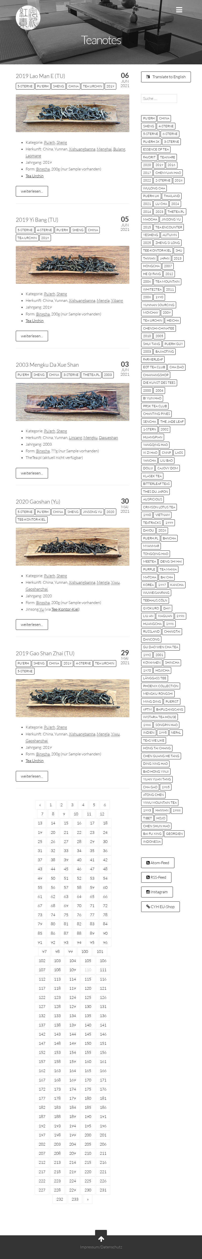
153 (57, 1052)
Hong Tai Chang (157, 748)
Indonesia (152, 841)
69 (66, 905)
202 (42, 1144)
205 (87, 1144)
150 (87, 1043)
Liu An (148, 616)
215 (87, 1162)
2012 (169, 274)
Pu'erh (43, 86)
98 (57, 951)
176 (103, 1089)
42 (105, 859)
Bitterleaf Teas (156, 484)
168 (57, 1079)
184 (72, 1107)
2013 (178, 258)
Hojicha (162, 670)
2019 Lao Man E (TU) (40, 76)
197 (42, 1134)
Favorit (149, 157)
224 (72, 1180)
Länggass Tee (154, 678)
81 (66, 923)
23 (92, 832)
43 (40, 868)
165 (87, 1070)
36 (105, 850)
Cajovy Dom (167, 468)
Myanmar (151, 546)
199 (72, 1134)
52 (79, 878)
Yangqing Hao (155, 445)
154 (72, 1052)
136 (103, 1015)
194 (72, 1125)
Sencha (149, 421)
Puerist (172, 701)
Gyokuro (151, 608)
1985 (166, 787)
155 (87, 1052)
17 (92, 823)
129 (72, 1006)
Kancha (177, 585)
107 (42, 969)
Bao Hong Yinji (156, 771)
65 (92, 896)
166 (103, 1070)
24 (105, 832)
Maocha (150, 219)
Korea (148, 585)
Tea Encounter (168, 227)
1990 (159, 297)
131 (103, 1006)
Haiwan (161, 810)
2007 (168, 266)
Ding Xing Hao (155, 764)
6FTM (147, 709)
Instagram (159, 891)
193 (57, 1125)
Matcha (149, 577)
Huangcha (152, 624)
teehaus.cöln (155, 600)
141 (103, 1024)
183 (57, 1107)
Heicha (173, 320)
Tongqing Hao (155, 554)
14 (53, 823)
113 (57, 979)
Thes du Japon (155, 491)
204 (72, 1144)
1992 (147, 655)
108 (57, 969)
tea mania (168, 569)
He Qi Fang (152, 274)
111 (103, 969)
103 (57, 960)
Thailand (172, 196)
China (73, 86)
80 (53, 923)
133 (57, 1015)
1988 (177, 810)
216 (103, 1162)
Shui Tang (151, 344)
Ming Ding (152, 701)
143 (57, 1034)
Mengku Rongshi (158, 693)
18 (105, 823)
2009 (167, 312)
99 (70, 951)
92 (53, 942)
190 (87, 1116)
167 (42, 1079)
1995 (163, 732)
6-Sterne (170, 134)
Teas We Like (153, 740)
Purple (149, 569)
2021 (147, 204)
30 (105, 841)
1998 (180, 616)
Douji (148, 468)
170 (87, 1079)
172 (42, 1089)
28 (79, 841)
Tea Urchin (92, 86)
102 (42, 960)
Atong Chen (153, 795)
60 (105, 887)
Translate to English (169, 76)
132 (42, 1015)
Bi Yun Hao (152, 398)
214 (72, 1162)
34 (79, 850)
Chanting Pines (156, 414)
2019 (110, 86)
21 (66, 832)
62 (53, 896)
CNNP (166, 453)
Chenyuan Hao (168, 173)
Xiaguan (165, 616)
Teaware (167, 157)
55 (40, 887)
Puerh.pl (150, 538)
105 (87, 960)
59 (92, 887)
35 (92, 850)
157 (42, 1061)
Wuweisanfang (156, 593)
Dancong (151, 639)
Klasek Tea (152, 476)
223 (57, 1180)
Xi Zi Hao (150, 453)
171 (103, 1079)
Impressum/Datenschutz (101, 1247)
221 (103, 1171)
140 (87, 1024)
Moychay (150, 312)
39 (66, 859)
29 (92, 841)
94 (79, 942)
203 (57, 1144)
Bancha (169, 538)
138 (57, 1024)
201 (103, 1134)
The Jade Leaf (172, 421)
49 (40, 878)
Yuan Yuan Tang (157, 779)
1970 (147, 670)
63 (66, 896)
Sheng (58, 86)
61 (40, 896)
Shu (179, 250)
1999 (169, 523)
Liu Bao (166, 460)
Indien (148, 732)
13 (40, 823)
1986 (147, 725)
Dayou (148, 530)
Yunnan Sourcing (158, 305)
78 (105, 914)
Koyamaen (152, 662)
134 (72, 1015)
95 (92, 942)
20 (53, 832)
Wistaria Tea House (159, 717)
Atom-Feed (159, 862)
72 (105, 905)
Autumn (170, 235)
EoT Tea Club (154, 367)
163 (57, 1070)
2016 (171, 165)
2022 (147, 180)
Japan (164, 258)
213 (57, 1162)
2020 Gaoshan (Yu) (38, 501)
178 (57, 1098)
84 (105, 923)
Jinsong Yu (92, 512)
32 (53, 850)
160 (87, 1061)
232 (59, 1199)
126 (103, 997)
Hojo (160, 818)
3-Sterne (71, 375)
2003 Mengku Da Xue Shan (47, 364)
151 (103, 1043)
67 (40, 905)
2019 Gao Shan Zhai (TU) (45, 653)
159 (72, 1061)
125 (87, 997)
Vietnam (162, 515)
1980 (147, 515)
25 (40, 841)
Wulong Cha (154, 188)
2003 (108, 375)
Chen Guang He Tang (161, 756)
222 (42, 1180)
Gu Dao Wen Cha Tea (160, 647)
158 (57, 1061)
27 (66, 841)
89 (92, 933)
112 (42, 979)
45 (66, 868)
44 (53, 868)
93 (66, 942)
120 (87, 988)
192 (42, 1125)
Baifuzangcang (169, 709)
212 (42, 1162)
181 (103, 1098)
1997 (162, 585)
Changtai (172, 631)
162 (42, 1070)
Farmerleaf (153, 359)
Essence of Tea (156, 149)
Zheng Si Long (167, 243)
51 (66, 878)
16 (79, 823)
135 (87, 1015)
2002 (164, 429)
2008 (147, 297)
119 (72, 988)
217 (42, 1171)
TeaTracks (152, 523)
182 (42, 1107)
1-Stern (149, 429)
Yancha (149, 460)
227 (42, 1189)
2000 (147, 390)
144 (72, 1034)
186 (103, 1107)
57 (66, 887)
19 (40, 832)
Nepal (176, 732)
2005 (159, 336)
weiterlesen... (32, 191)
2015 (147, 227)
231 (103, 1189)
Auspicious (152, 499)
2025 (147, 243)
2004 (159, 390)
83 (92, 923)
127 (42, 1006)
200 (87, 1134)
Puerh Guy (174, 344)
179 (72, 1098)
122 (42, 997)
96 (105, 942)
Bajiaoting (164, 351)
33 (66, 850)
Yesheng (150, 235)
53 (92, 878)
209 (72, 1153)
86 (53, 933)
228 (57, 1189)
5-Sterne (25, 86)
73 (40, 914)
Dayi (166, 608)
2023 (159, 212)
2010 (147, 336)
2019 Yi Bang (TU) (37, 219)
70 (79, 905)
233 (75, 1199)
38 (53, 859)
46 (79, 868)
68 (53, 905)
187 (42, 1116)
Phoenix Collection (160, 686)
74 (53, 914)
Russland (151, 631)
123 (57, 997)
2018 (179, 180)
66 (105, 896)
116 (103, 979)
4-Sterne (44, 230)
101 (100, 951)
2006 (147, 281)
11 (89, 813)
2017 (147, 173)
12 (102, 813)
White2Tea (152, 289)
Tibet (147, 818)
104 (72, 960)
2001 (159, 655)
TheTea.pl (91, 375)
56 (53, 887)
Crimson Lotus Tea (159, 507)
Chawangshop (155, 375)
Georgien (174, 834)
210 (87, 1153)
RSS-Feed (158, 877)
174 (72, 1089)
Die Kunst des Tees (159, 382)
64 (79, 896)
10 (76, 813)
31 (40, 850)
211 (103, 1153)
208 (57, 1153)
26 (53, 841)
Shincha (172, 662)
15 (66, 823)
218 (57, 1171)
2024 (175, 204)
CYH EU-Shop (162, 906)
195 (87, 1125)
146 (103, 1034)
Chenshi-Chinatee (158, 328)
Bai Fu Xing (152, 834)
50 (53, 878)
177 (42, 1098)
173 (57, 1089)
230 (87, 1189)
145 (87, 1034)
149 (72, 1043)
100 (84, 951)
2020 (110, 512)
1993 (147, 810)
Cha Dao (176, 367)
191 (103, 1116)
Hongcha (151, 266)
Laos (179, 453)
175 (87, 1089)
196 (103, 1125)
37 (40, 859)
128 (57, 1006)
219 (72, 1171)
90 (105, 933)
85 (40, 933)
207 (42, 1153)
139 (72, 1024)
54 (105, 878)
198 (57, 1134)
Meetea (149, 561)
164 (72, 1070)
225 (87, 1180)
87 (66, 933)
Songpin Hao (166, 725)
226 (103, 1180)
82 (79, 923)
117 (42, 988)
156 (103, 1052)
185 (87, 1107)
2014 (147, 212)
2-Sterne (162, 180)
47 (92, 868)
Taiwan (149, 258)
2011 (170, 289)
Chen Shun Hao (156, 826)
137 (42, 1024)
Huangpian (152, 437)
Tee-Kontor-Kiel (31, 519)
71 (92, 905)
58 (79, 887)
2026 (162, 530)
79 (40, 923)
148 (57, 1043)
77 (92, 914)
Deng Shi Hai (171, 561)
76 (79, 914)
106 (103, 960)
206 (103, 1144)
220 (87, 1171)
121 (103, 988)
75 (66, 914)
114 (72, 979)
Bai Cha (167, 577)
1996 (170, 624)
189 (72, 1116)
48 (105, 868)
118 (57, 988)
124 (72, 997)
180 (87, 1098)
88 (79, 933)
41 (92, 859)
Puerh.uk (151, 196)
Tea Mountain (167, 281)
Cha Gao (150, 787)
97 (44, 951)
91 (40, 942)
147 (42, 1043)
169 (72, 1079)
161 (103, 1061)
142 (42, 1034)
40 (79, 859)
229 (72, 1189)
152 (42, 1052)
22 (79, 832)
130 (87, 1006)
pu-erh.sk (151, 142)
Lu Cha (161, 204)
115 (87, 979)
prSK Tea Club (155, 406)
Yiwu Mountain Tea (160, 802)
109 (72, 969)
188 (57, 1116)
